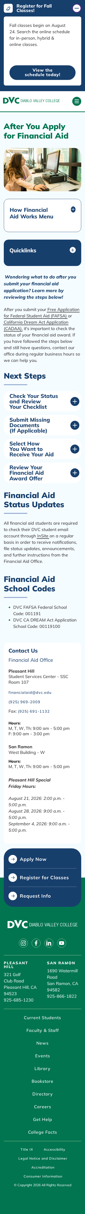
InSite (42, 536)
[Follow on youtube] (61, 943)
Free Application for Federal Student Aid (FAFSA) (42, 313)
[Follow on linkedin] (48, 943)
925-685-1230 (19, 1000)
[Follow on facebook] (36, 943)
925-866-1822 (62, 996)
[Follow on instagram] (23, 943)
